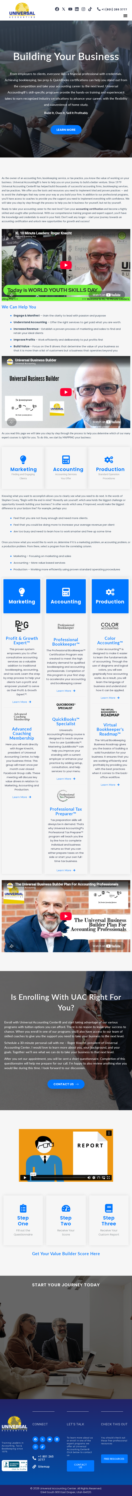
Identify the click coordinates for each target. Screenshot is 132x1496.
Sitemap (44, 1466)
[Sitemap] (34, 1466)
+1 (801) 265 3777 (114, 9)
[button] (125, 15)
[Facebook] (57, 9)
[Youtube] (70, 9)
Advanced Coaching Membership (21, 733)
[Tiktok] (90, 9)
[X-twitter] (43, 1439)
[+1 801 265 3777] (34, 1458)
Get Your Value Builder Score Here (66, 1254)
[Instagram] (83, 9)
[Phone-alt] (99, 9)
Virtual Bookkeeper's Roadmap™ (110, 729)
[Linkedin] (77, 9)
